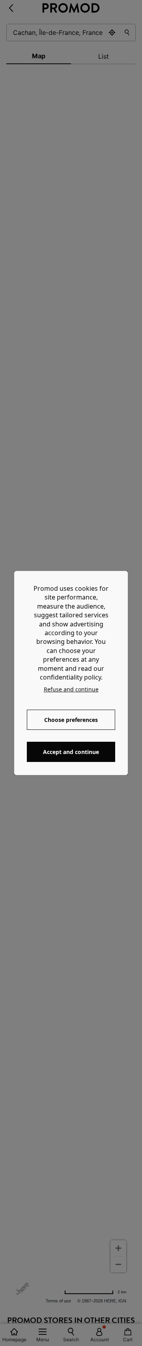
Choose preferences (71, 720)
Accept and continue (71, 752)
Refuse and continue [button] (71, 689)
